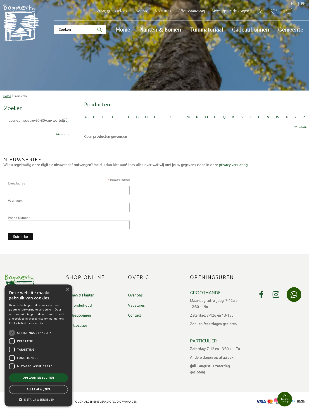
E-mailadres (16, 183)
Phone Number (19, 218)
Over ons (135, 295)
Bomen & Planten (80, 295)
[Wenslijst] (273, 11)
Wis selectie (301, 127)
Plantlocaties (77, 325)
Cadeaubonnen (78, 315)
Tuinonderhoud (79, 305)
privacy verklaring (233, 165)
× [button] (67, 289)
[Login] (260, 11)
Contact (134, 315)
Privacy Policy (72, 401)
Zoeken (13, 108)
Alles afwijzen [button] (38, 389)
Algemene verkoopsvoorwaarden (110, 401)
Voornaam (15, 200)
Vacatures (136, 305)
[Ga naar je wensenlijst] (273, 11)
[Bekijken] (289, 11)
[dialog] (38, 345)
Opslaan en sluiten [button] (38, 378)
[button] (38, 399)
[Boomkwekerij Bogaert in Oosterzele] (21, 23)
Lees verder (35, 323)
